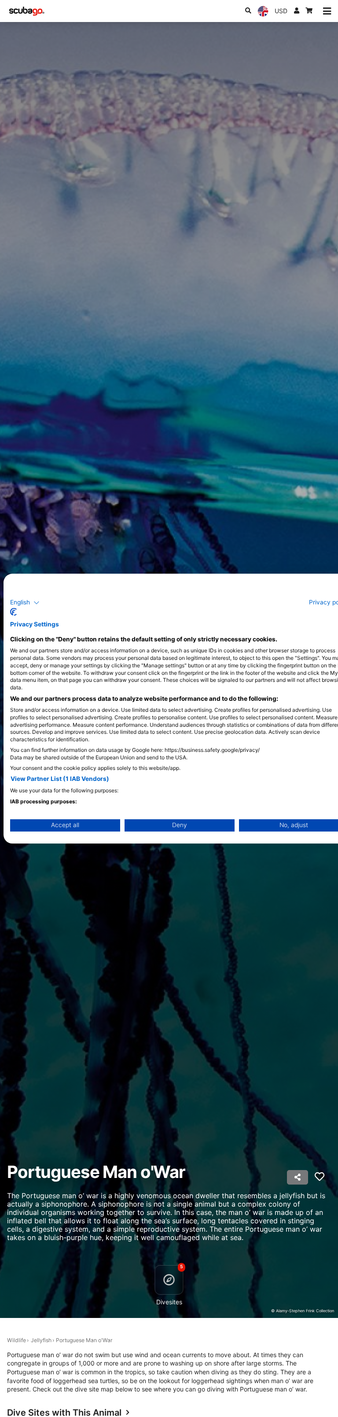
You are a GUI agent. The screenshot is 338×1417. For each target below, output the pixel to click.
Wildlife (16, 1340)
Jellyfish (41, 1340)
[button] (25, 602)
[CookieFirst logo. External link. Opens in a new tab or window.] (13, 612)
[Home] (26, 11)
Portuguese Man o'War (84, 1340)
